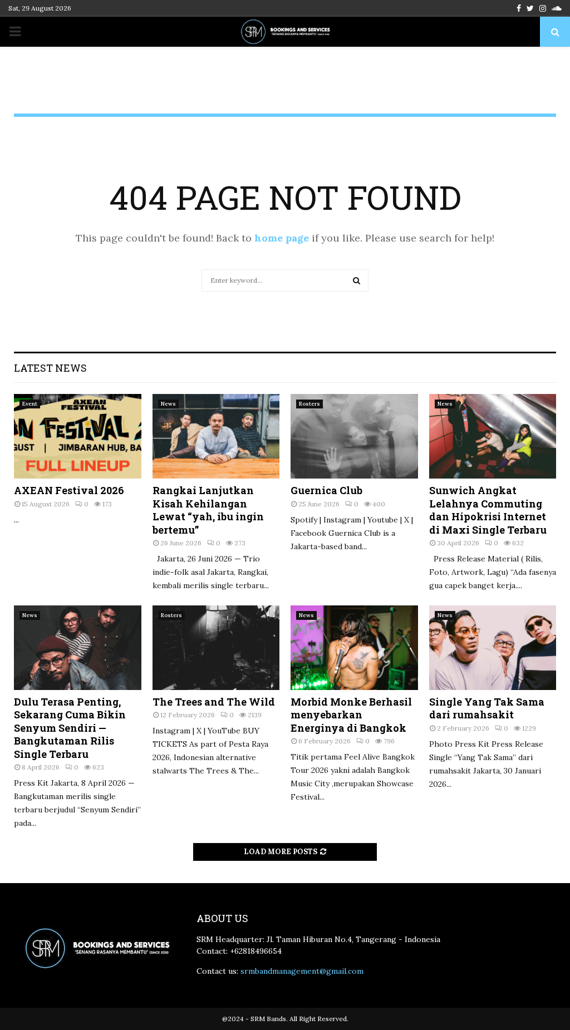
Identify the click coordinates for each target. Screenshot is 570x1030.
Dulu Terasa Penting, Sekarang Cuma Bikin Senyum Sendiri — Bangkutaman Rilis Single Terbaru (70, 728)
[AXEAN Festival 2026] (77, 436)
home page (281, 237)
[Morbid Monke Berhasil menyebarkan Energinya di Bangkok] (354, 647)
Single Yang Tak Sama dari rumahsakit (486, 708)
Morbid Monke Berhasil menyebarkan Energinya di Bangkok (351, 715)
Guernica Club (326, 490)
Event (29, 403)
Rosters (309, 403)
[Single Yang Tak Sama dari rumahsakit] (493, 647)
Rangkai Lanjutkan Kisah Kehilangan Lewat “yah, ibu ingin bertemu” (208, 510)
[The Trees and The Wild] (216, 647)
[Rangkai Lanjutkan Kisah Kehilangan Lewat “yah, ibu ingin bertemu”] (216, 436)
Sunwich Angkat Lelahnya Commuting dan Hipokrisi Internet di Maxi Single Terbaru (488, 510)
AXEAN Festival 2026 (69, 490)
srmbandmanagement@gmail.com (301, 971)
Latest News (50, 367)
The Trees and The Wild (214, 701)
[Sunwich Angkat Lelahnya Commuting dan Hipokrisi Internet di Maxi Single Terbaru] (493, 436)
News (168, 403)
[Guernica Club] (354, 436)
